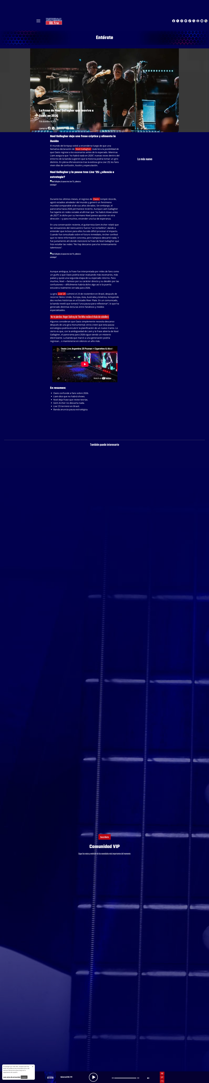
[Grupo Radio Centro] (193, 21)
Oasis (96, 199)
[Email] (202, 21)
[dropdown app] (197, 20)
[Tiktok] (189, 21)
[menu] (38, 21)
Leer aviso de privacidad (11, 1077)
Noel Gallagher (83, 149)
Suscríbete (104, 837)
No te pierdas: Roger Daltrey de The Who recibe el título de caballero (80, 317)
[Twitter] (177, 21)
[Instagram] (181, 21)
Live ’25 (61, 293)
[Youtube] (185, 21)
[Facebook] (173, 21)
